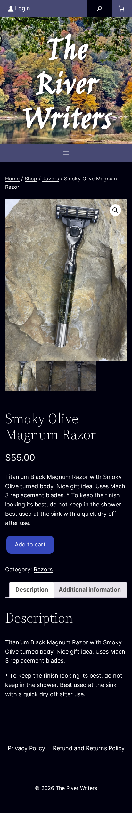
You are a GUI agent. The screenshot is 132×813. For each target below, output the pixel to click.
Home (12, 178)
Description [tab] (31, 589)
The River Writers (66, 86)
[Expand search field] (99, 8)
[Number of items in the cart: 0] (121, 8)
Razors (50, 178)
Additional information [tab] (90, 589)
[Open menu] (66, 153)
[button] (115, 210)
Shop (31, 178)
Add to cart (30, 544)
